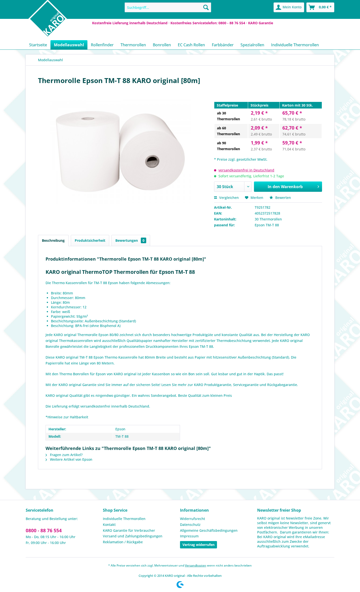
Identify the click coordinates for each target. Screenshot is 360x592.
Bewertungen (129, 240)
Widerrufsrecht (192, 518)
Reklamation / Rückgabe (123, 542)
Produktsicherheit (90, 240)
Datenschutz (190, 524)
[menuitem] (168, 7)
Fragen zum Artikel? (66, 454)
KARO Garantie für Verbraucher (129, 530)
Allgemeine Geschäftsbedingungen (209, 530)
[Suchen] (206, 7)
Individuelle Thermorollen (124, 518)
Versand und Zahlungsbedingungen (132, 536)
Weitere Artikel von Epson (70, 459)
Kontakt (109, 524)
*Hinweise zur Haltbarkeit (67, 417)
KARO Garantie (260, 23)
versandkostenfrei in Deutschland (246, 170)
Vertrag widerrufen (198, 544)
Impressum (189, 536)
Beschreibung (53, 240)
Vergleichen (228, 197)
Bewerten (282, 197)
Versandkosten (195, 565)
